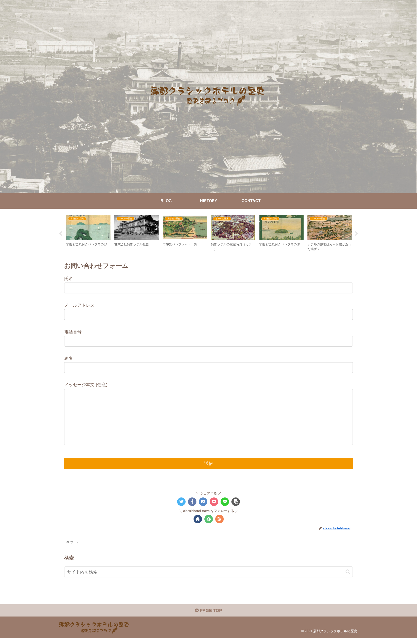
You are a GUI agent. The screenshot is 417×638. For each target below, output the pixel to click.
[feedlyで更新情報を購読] (208, 519)
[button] (348, 572)
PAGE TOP (210, 610)
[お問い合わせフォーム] (203, 501)
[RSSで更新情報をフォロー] (219, 519)
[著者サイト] (198, 519)
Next (356, 233)
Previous (60, 233)
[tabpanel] (88, 232)
